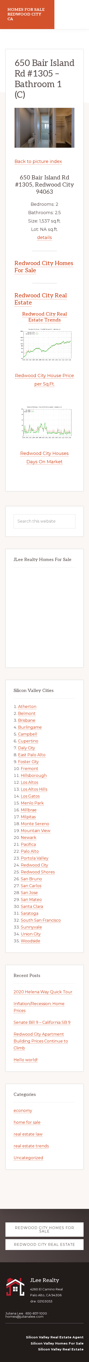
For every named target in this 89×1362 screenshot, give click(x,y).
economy (23, 1110)
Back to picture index (38, 161)
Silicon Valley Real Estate (61, 1349)
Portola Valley (34, 858)
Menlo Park (32, 803)
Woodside (30, 941)
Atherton (27, 706)
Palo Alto (30, 851)
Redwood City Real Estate (41, 299)
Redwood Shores (38, 872)
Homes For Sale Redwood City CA (25, 14)
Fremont (29, 768)
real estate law (28, 1134)
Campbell (27, 734)
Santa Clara (32, 906)
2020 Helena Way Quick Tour (43, 992)
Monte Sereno (35, 823)
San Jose (29, 892)
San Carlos (31, 885)
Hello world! (26, 1060)
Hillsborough (34, 775)
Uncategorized (28, 1157)
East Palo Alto (31, 755)
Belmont (27, 713)
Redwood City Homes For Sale (44, 267)
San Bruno (31, 879)
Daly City (26, 748)
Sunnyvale (31, 927)
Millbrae (29, 810)
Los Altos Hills (34, 789)
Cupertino (28, 741)
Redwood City (34, 865)
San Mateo (31, 899)
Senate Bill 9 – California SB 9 (42, 1022)
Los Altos (29, 782)
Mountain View (35, 830)
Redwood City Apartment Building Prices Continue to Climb (41, 1041)
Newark (28, 837)
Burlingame (30, 727)
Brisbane (26, 720)
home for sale (27, 1122)
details (44, 237)
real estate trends (31, 1146)
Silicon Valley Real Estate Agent (55, 1337)
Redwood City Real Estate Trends (44, 317)
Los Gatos (30, 796)
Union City (31, 934)
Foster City (28, 761)
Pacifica (28, 844)
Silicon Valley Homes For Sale (57, 1343)
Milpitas (28, 817)
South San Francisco (41, 920)
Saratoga (29, 913)
